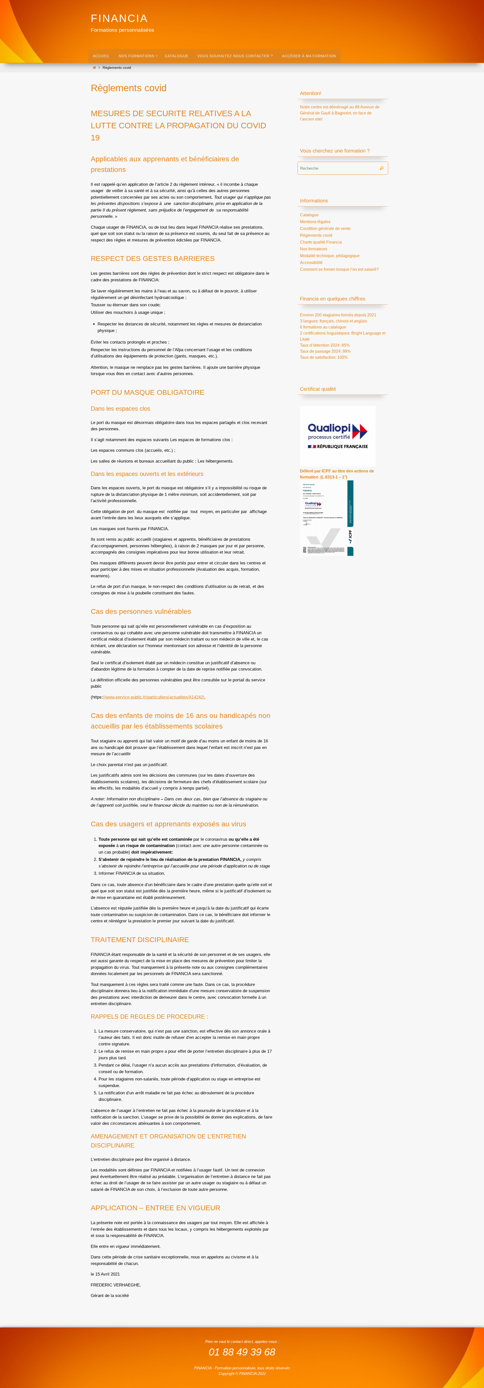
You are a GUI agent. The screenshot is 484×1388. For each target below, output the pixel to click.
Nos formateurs (313, 249)
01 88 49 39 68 (242, 1351)
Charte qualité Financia (321, 242)
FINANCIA (119, 18)
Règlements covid (316, 235)
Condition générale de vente (325, 228)
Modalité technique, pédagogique (330, 256)
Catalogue (309, 215)
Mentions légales (315, 222)
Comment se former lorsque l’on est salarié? (339, 269)
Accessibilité (311, 262)
